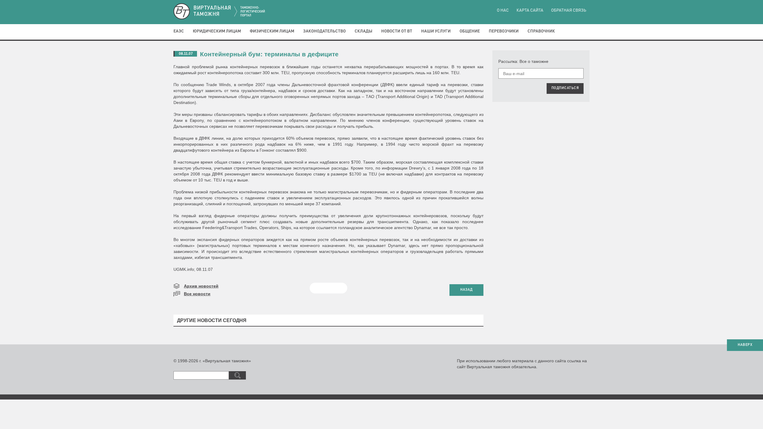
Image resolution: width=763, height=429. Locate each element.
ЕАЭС (178, 31)
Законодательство (324, 31)
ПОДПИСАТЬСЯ (565, 88)
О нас (503, 10)
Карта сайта (530, 10)
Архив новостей (201, 286)
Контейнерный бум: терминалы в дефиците (269, 54)
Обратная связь (568, 10)
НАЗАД (466, 290)
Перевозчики (504, 31)
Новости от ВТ (396, 31)
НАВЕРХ (745, 345)
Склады (363, 31)
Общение (470, 31)
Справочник (541, 31)
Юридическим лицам (217, 31)
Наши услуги (436, 31)
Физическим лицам (272, 31)
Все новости (197, 293)
